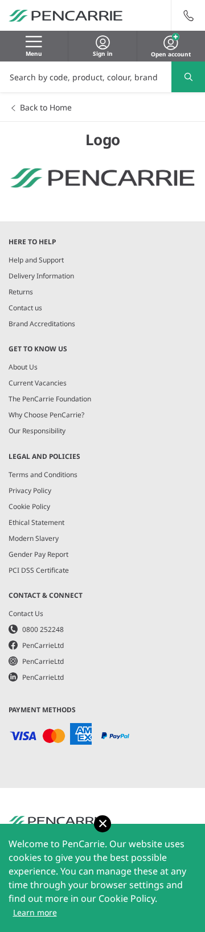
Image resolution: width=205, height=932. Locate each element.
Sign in (103, 54)
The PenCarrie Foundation (50, 399)
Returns (21, 292)
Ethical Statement (36, 522)
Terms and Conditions (43, 474)
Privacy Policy (30, 490)
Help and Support (36, 260)
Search (188, 76)
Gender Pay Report (38, 554)
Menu (34, 54)
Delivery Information (41, 276)
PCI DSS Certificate (39, 570)
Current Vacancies (38, 383)
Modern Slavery (34, 538)
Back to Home (46, 107)
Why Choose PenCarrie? (46, 415)
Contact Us (26, 613)
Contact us (25, 308)
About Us (23, 367)
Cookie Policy (29, 506)
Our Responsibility (37, 431)
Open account (171, 53)
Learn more (35, 912)
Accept (102, 823)
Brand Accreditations (42, 324)
